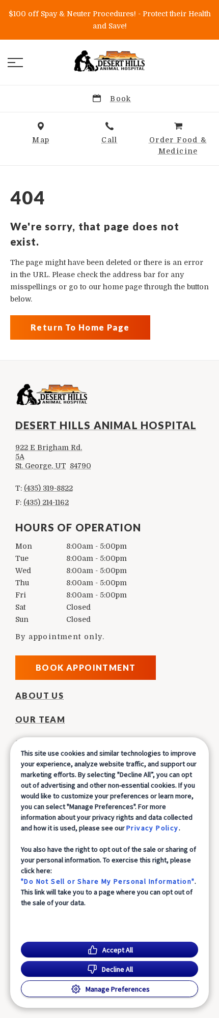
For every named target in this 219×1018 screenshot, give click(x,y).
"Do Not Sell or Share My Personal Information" (108, 881)
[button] (15, 62)
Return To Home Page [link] (80, 327)
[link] (109, 60)
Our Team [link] (40, 719)
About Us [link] (39, 695)
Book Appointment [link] (85, 667)
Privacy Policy (152, 827)
